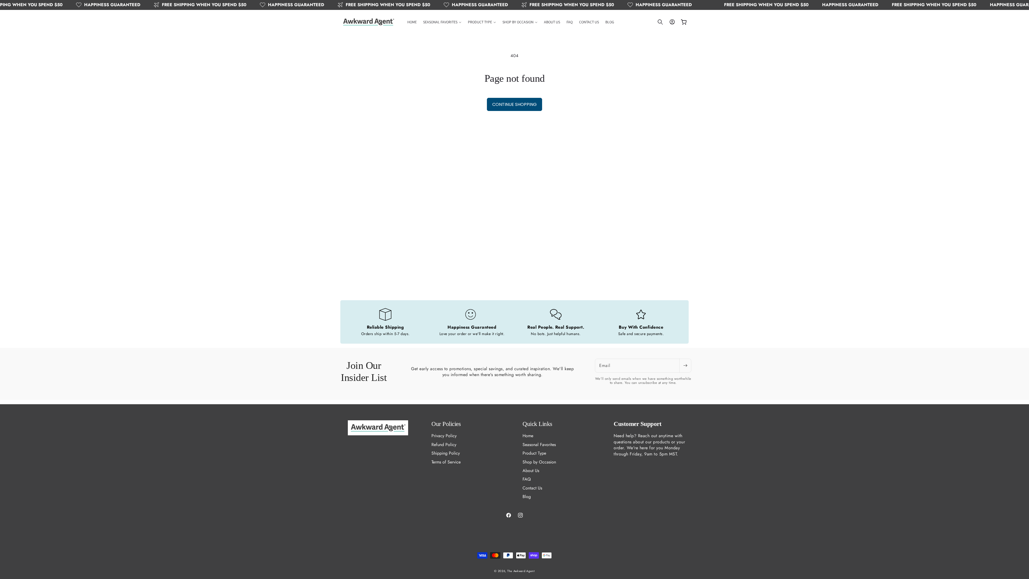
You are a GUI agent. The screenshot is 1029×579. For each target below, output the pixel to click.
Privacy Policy (444, 436)
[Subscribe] (685, 366)
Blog (527, 496)
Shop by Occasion (539, 462)
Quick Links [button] (537, 424)
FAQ (527, 479)
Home (528, 436)
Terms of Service (446, 462)
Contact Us (532, 488)
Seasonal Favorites (539, 444)
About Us (531, 470)
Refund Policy (443, 444)
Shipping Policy (445, 453)
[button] (442, 22)
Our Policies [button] (446, 424)
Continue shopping (514, 104)
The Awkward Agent (521, 571)
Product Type (534, 453)
